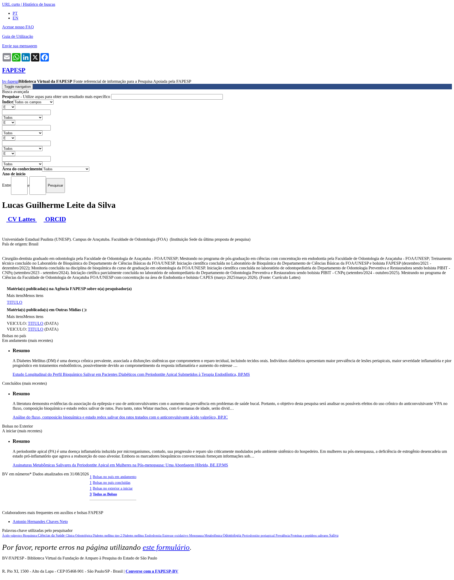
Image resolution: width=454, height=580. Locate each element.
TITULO (14, 302)
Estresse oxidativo (175, 535)
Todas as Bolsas (105, 494)
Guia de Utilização (17, 36)
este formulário (166, 547)
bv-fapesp (10, 81)
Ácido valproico (12, 535)
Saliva (333, 535)
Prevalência (283, 535)
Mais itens (15, 295)
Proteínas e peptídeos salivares (310, 535)
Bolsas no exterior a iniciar (113, 488)
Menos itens (33, 295)
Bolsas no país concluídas (111, 482)
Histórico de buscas (39, 4)
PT (15, 13)
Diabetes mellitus (134, 535)
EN (15, 18)
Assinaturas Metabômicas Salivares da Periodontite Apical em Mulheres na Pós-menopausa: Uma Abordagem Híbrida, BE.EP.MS (120, 465)
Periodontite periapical (259, 535)
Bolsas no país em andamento (114, 477)
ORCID (55, 219)
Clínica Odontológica (79, 535)
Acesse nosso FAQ (18, 27)
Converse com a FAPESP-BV (152, 571)
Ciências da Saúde (52, 535)
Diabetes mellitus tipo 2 (108, 535)
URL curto (11, 4)
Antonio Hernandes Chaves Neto (40, 521)
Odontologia (232, 535)
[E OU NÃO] (8, 107)
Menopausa (196, 535)
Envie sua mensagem (19, 46)
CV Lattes (21, 219)
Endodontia (153, 535)
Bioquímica (30, 535)
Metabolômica (213, 535)
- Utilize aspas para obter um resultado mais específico (56, 96)
